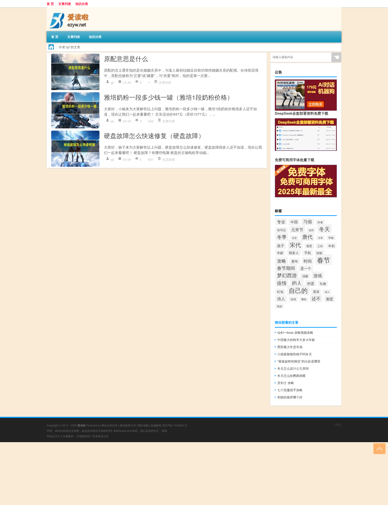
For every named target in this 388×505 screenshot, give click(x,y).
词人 (327, 292)
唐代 (307, 236)
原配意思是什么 (126, 58)
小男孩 (337, 424)
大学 (320, 237)
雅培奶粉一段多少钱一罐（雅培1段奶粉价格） (168, 96)
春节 (323, 259)
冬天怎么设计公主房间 (293, 368)
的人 (297, 282)
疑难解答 (156, 425)
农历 (311, 230)
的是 (310, 283)
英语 (316, 291)
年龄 (280, 252)
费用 (303, 299)
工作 (320, 246)
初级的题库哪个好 (289, 397)
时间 (308, 261)
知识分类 (81, 3)
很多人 (294, 252)
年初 (331, 246)
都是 (329, 298)
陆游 (279, 306)
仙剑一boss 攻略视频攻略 (295, 332)
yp (112, 82)
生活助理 (168, 159)
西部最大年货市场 (289, 347)
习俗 (307, 221)
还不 (316, 298)
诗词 (293, 299)
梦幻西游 (287, 275)
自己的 (298, 290)
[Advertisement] (134, 473)
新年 (294, 261)
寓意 (309, 246)
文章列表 (64, 3)
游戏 (317, 275)
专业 (281, 221)
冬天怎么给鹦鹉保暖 (291, 375)
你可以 (281, 230)
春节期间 (286, 268)
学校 (331, 237)
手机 (307, 252)
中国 (294, 221)
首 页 (50, 3)
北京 (294, 237)
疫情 (282, 282)
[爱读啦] (70, 9)
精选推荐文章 (128, 425)
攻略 (281, 260)
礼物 (323, 283)
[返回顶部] (378, 448)
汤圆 (305, 276)
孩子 (280, 245)
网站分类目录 (109, 425)
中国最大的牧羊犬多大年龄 (296, 339)
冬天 (324, 229)
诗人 (281, 298)
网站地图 (143, 425)
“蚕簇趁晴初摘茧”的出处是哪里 (298, 361)
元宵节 (297, 229)
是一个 (305, 268)
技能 (319, 253)
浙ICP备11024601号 (174, 425)
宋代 (295, 245)
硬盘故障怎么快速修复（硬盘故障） (154, 135)
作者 (320, 222)
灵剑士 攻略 (285, 382)
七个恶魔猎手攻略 (289, 390)
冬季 (282, 236)
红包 (280, 291)
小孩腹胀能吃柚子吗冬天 (294, 354)
